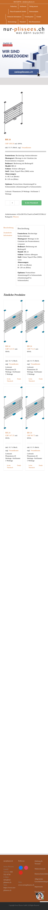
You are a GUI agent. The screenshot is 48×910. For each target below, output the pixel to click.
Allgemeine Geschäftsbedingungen (39, 880)
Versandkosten (26, 147)
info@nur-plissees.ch (28, 2)
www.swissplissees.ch (26, 885)
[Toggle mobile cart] (39, 35)
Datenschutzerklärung (39, 874)
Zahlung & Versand (39, 862)
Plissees (16, 217)
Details (19, 379)
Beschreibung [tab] (8, 228)
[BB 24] (13, 321)
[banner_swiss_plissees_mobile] (24, 40)
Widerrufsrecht (39, 869)
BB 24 (7, 346)
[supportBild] (40, 892)
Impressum (39, 887)
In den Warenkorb (31, 203)
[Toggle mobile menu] (44, 35)
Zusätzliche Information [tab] (7, 234)
